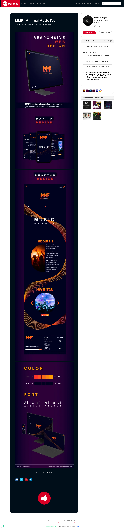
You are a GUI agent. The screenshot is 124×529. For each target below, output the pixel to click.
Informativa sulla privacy (61, 523)
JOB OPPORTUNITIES (28, 3)
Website (94, 74)
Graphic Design (102, 72)
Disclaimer (50, 523)
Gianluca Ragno (100, 18)
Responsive (95, 79)
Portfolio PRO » (89, 32)
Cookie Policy (73, 523)
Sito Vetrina (100, 76)
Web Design (92, 72)
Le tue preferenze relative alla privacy (66, 526)
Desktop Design (96, 77)
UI (86, 74)
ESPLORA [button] (80, 3)
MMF (99, 74)
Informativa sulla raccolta (50, 526)
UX (109, 72)
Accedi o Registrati (94, 3)
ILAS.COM (41, 3)
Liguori (94, 76)
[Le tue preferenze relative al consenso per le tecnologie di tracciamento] (3, 526)
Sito (90, 74)
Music (104, 74)
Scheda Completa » (106, 32)
